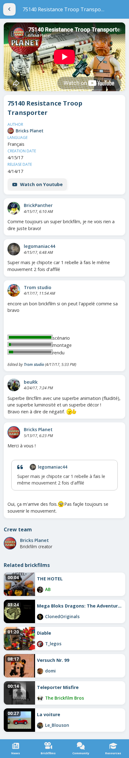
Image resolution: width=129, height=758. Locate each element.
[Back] (9, 9)
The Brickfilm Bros (64, 698)
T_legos (53, 644)
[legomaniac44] (14, 249)
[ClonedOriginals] (40, 617)
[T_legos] (40, 644)
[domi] (40, 671)
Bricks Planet (30, 131)
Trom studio (37, 287)
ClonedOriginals (62, 616)
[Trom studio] (14, 290)
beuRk (31, 382)
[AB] (40, 590)
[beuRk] (14, 385)
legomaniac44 (39, 246)
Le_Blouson (57, 725)
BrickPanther (38, 205)
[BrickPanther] (14, 208)
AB (48, 589)
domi (50, 671)
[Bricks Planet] (11, 131)
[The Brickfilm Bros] (40, 698)
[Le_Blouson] (40, 725)
